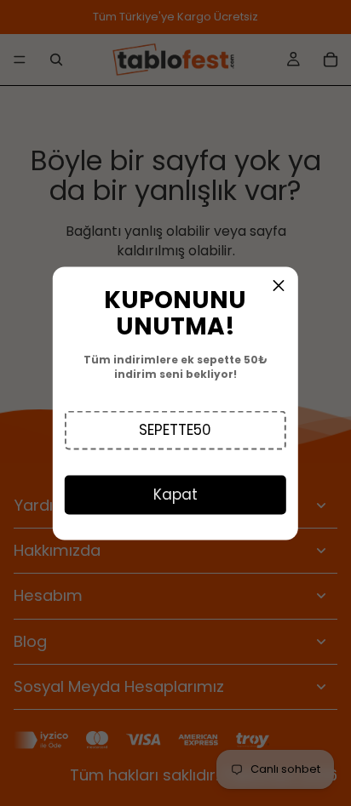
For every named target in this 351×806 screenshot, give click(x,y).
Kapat (175, 493)
